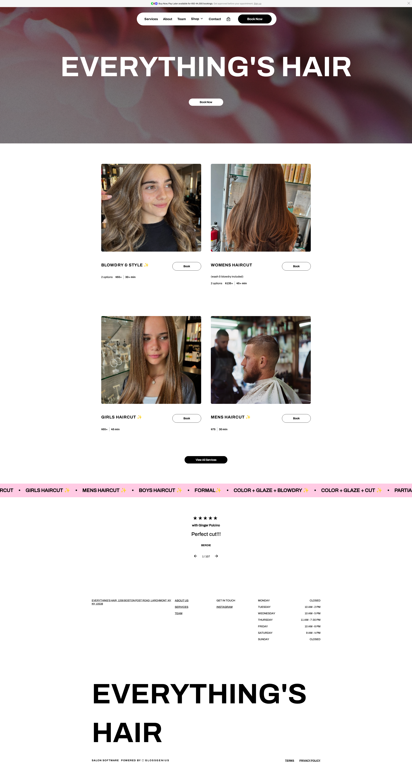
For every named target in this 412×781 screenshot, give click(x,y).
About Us (181, 600)
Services (151, 19)
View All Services (206, 459)
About (167, 19)
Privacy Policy (309, 760)
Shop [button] (195, 19)
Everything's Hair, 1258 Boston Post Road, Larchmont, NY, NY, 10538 (131, 602)
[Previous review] (195, 556)
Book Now (206, 102)
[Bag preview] (228, 19)
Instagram (224, 606)
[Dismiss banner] (409, 3)
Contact (215, 19)
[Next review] (216, 556)
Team (178, 613)
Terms (289, 760)
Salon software (105, 760)
